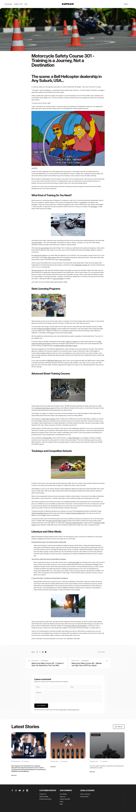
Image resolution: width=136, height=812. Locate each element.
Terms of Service (72, 709)
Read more (13, 775)
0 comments (102, 652)
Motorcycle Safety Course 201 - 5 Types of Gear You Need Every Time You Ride (47, 664)
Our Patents (63, 794)
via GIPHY (34, 168)
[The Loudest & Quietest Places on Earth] (107, 745)
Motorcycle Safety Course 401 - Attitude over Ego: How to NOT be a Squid (87, 664)
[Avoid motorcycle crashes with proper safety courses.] (68, 224)
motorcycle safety (58, 278)
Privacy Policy (62, 709)
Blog (61, 804)
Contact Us (42, 794)
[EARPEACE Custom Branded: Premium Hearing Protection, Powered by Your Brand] (68, 745)
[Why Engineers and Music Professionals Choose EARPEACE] (28, 745)
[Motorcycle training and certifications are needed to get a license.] (68, 305)
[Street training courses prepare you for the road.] (68, 390)
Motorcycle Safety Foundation (48, 328)
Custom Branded (65, 799)
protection (83, 202)
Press (61, 801)
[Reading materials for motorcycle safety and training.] (68, 605)
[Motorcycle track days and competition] (68, 467)
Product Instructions (45, 799)
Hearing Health (95, 734)
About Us (62, 796)
